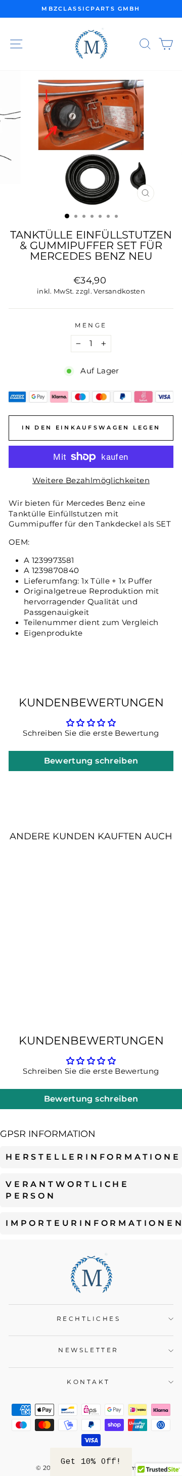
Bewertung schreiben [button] (91, 761)
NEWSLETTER (88, 1350)
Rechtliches (89, 1318)
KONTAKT (88, 1382)
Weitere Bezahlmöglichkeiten (91, 480)
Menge (91, 325)
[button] (91, 1462)
